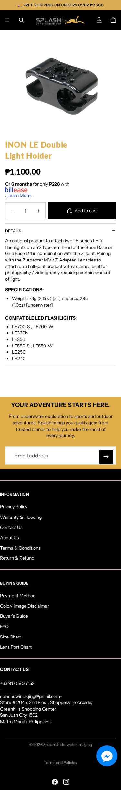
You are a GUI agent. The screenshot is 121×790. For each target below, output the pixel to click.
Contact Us (11, 527)
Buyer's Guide (14, 616)
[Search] (21, 20)
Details (13, 230)
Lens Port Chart (16, 647)
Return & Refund (17, 558)
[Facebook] (55, 782)
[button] (106, 755)
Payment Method (17, 596)
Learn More (18, 195)
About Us (9, 538)
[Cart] (113, 20)
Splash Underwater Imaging (67, 744)
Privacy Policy (13, 507)
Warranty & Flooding (21, 517)
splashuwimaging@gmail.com (30, 696)
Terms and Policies (60, 762)
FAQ (4, 626)
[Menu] (7, 20)
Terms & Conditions (20, 548)
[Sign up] (106, 457)
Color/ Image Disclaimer (24, 606)
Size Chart (10, 637)
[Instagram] (66, 782)
